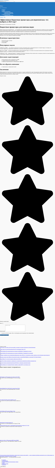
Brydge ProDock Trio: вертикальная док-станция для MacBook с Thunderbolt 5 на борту (16, 351)
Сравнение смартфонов (8, 12)
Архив (3, 462)
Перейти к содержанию (4, 0)
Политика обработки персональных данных (10, 461)
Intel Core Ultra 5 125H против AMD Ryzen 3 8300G (9, 440)
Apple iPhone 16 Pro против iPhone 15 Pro (7, 411)
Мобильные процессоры (8, 13)
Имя (1, 323)
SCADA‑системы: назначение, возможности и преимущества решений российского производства (18, 360)
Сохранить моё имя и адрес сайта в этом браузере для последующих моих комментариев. (17, 333)
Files (4, 17)
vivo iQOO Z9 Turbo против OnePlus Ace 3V (8, 399)
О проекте (4, 459)
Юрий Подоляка (5, 463)
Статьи (3, 10)
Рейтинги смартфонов (6, 11)
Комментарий (2, 331)
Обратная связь (5, 460)
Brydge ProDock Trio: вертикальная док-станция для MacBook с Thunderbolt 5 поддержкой (16, 353)
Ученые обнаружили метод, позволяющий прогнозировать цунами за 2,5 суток (14, 425)
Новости (3, 9)
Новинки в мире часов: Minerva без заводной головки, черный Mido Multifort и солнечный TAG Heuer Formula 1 (20, 357)
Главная (1, 17)
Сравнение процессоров (8, 15)
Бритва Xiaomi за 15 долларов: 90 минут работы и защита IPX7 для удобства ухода (15, 364)
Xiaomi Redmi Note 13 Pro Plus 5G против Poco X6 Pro (10, 388)
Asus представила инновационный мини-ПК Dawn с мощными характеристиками (15, 362)
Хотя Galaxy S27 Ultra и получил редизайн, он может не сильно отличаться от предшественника (17, 347)
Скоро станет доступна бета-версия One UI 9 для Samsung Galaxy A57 (13, 349)
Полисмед (4, 464)
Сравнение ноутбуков (6, 14)
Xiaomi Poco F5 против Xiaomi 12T (6, 422)
